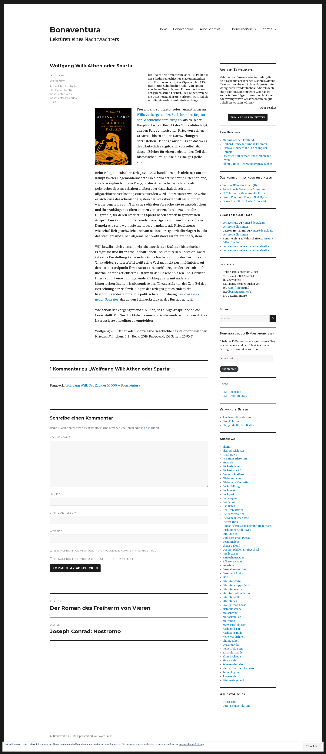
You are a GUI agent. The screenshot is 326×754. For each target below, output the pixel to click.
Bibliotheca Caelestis (235, 482)
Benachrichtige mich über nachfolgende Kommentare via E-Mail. (105, 550)
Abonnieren (229, 369)
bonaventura (230, 222)
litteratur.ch (230, 601)
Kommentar (60, 437)
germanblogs (231, 541)
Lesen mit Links (233, 573)
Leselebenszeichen (235, 569)
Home (163, 29)
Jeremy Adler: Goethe (255, 246)
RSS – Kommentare (235, 395)
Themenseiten (241, 29)
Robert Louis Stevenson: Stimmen (244, 189)
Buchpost (228, 494)
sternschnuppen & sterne (238, 668)
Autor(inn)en (236, 287)
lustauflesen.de (232, 609)
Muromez (229, 621)
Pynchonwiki (231, 644)
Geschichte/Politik (61, 93)
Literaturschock (232, 589)
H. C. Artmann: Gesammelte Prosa (244, 193)
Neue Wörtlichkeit (233, 636)
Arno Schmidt (210, 29)
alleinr (227, 446)
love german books (234, 605)
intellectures (230, 553)
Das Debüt (229, 506)
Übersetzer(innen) (238, 291)
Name (55, 494)
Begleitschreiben (233, 474)
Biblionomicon (232, 478)
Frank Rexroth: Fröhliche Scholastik (245, 201)
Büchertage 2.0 (232, 470)
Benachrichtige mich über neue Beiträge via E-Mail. (94, 558)
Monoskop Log (232, 617)
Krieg (53, 101)
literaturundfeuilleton (236, 593)
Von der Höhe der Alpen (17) (240, 185)
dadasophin (230, 498)
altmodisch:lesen (233, 450)
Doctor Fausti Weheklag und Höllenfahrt (247, 526)
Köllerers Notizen (233, 561)
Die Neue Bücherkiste (236, 518)
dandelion (229, 502)
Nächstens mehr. (233, 632)
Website (56, 531)
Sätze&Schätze (232, 656)
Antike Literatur (59, 85)
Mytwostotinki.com (234, 625)
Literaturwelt (231, 597)
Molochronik (230, 613)
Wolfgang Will (58, 80)
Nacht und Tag (232, 629)
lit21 (225, 577)
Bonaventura (75, 29)
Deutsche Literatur (61, 89)
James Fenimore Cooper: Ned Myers (245, 197)
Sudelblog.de (231, 672)
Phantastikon (231, 640)
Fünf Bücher (230, 533)
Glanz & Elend (231, 545)
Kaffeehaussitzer (233, 557)
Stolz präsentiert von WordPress (92, 736)
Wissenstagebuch (233, 680)
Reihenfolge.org (233, 648)
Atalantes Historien (235, 458)
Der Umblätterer (233, 510)
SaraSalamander (233, 652)
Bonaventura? (184, 29)
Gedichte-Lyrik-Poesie (236, 537)
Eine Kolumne (231, 421)
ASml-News (230, 454)
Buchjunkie (229, 490)
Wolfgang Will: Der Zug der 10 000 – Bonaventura (102, 385)
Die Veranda (230, 522)
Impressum (230, 701)
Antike (74, 85)
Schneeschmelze (233, 664)
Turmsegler (230, 676)
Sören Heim (230, 660)
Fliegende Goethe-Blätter (238, 425)
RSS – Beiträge (232, 391)
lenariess (228, 565)
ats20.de (228, 462)
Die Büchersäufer (233, 514)
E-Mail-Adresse (63, 512)
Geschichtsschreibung (63, 97)
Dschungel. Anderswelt (237, 530)
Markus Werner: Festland (238, 140)
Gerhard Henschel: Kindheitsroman (245, 144)
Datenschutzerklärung (237, 705)
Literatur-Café (232, 581)
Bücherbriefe (231, 466)
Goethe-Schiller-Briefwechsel (241, 549)
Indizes (266, 29)
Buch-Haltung (231, 486)
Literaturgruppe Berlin (237, 585)
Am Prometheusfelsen (237, 417)
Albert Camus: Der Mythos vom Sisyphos (247, 164)
